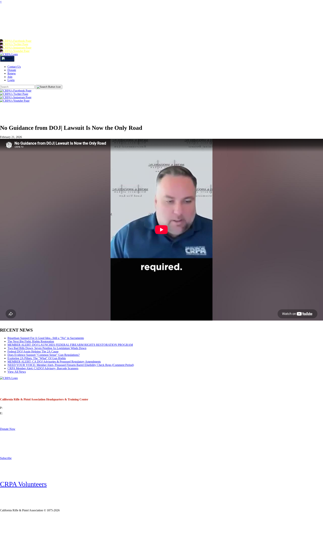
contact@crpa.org (13, 413)
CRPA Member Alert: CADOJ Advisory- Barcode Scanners (42, 368)
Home (7, 13)
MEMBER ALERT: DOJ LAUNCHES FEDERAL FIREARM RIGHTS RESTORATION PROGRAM (70, 344)
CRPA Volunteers (23, 484)
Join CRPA (24, 522)
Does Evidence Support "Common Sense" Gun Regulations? (43, 354)
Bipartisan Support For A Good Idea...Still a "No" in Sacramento (45, 338)
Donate (303, 13)
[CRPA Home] (9, 54)
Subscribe (6, 458)
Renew (13, 28)
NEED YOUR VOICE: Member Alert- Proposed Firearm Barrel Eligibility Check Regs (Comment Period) (70, 365)
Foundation (268, 13)
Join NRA (61, 522)
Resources (207, 13)
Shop (237, 13)
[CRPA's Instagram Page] (15, 47)
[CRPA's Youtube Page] (15, 51)
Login (59, 28)
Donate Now (7, 429)
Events (174, 13)
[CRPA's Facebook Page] (15, 40)
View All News (16, 371)
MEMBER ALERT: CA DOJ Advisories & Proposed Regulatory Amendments (54, 361)
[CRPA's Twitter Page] (14, 44)
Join (55, 13)
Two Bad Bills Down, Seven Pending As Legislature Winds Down (46, 348)
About (32, 13)
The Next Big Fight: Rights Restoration (30, 341)
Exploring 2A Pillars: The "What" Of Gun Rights (36, 358)
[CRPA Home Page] (9, 378)
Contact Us (14, 66)
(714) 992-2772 (12, 407)
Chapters (83, 13)
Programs (119, 13)
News (149, 13)
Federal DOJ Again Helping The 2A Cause (33, 351)
